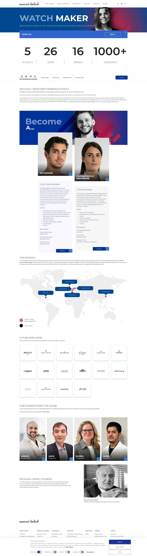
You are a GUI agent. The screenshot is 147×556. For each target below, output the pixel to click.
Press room (96, 3)
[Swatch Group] (29, 3)
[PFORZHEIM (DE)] (74, 290)
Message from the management (27, 536)
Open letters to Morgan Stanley (74, 534)
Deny (120, 552)
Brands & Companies (63, 3)
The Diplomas (45, 77)
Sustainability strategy (57, 534)
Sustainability (76, 3)
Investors (87, 3)
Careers (105, 3)
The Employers (67, 77)
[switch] (54, 552)
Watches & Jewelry (41, 534)
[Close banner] (134, 540)
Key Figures (54, 536)
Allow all (120, 542)
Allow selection (120, 547)
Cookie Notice (69, 547)
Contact (121, 77)
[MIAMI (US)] (46, 298)
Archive (87, 534)
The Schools (55, 77)
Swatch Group (49, 3)
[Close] (125, 32)
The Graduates (79, 77)
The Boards (22, 534)
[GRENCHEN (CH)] (73, 291)
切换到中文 (112, 34)
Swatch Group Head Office (117, 536)
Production (40, 536)
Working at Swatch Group (101, 536)
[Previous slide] (22, 439)
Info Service (113, 534)
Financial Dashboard (72, 536)
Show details (90, 552)
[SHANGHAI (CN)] (106, 297)
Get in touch (46, 411)
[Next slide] (125, 439)
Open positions (98, 534)
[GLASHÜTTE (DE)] (75, 289)
